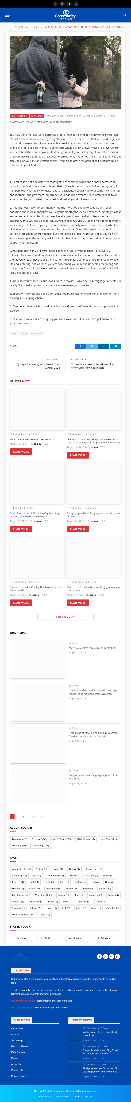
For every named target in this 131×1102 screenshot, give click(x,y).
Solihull (36, 908)
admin (37, 443)
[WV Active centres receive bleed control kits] (37, 409)
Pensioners (36, 901)
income (72, 888)
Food (14, 333)
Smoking (18, 908)
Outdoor (18, 901)
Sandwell (84, 901)
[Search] (124, 15)
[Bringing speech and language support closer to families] (94, 483)
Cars (36, 875)
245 (34, 816)
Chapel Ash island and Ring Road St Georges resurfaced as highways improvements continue (93, 441)
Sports (52, 908)
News (113, 895)
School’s (102, 901)
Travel (96, 908)
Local (105, 888)
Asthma (41, 869)
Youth (44, 914)
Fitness (18, 882)
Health (24, 333)
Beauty (74, 869)
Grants (110, 882)
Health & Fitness (19, 116)
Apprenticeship (21, 869)
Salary (68, 901)
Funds (95, 882)
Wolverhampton (23, 914)
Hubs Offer (53, 888)
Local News (36, 116)
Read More (21, 452)
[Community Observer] (65, 15)
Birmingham (93, 869)
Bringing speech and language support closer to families (93, 515)
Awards (58, 869)
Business (19, 839)
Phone (53, 901)
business (19, 875)
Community (55, 875)
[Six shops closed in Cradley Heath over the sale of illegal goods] (37, 557)
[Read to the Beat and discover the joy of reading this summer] (94, 557)
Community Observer (64, 1091)
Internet (88, 888)
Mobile (63, 895)
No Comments (94, 115)
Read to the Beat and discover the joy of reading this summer (93, 588)
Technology (40, 845)
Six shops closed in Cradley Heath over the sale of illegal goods (37, 588)
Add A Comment (65, 617)
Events (38, 839)
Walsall (112, 908)
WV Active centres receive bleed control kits (34, 439)
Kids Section (86, 839)
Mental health (44, 895)
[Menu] (7, 15)
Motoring (19, 845)
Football (49, 882)
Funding (80, 882)
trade (81, 908)
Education (91, 875)
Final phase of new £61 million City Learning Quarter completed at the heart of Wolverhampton (34, 515)
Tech (66, 908)
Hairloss (18, 888)
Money (79, 895)
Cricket (74, 875)
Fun (64, 882)
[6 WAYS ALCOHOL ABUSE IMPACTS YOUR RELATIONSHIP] (65, 72)
